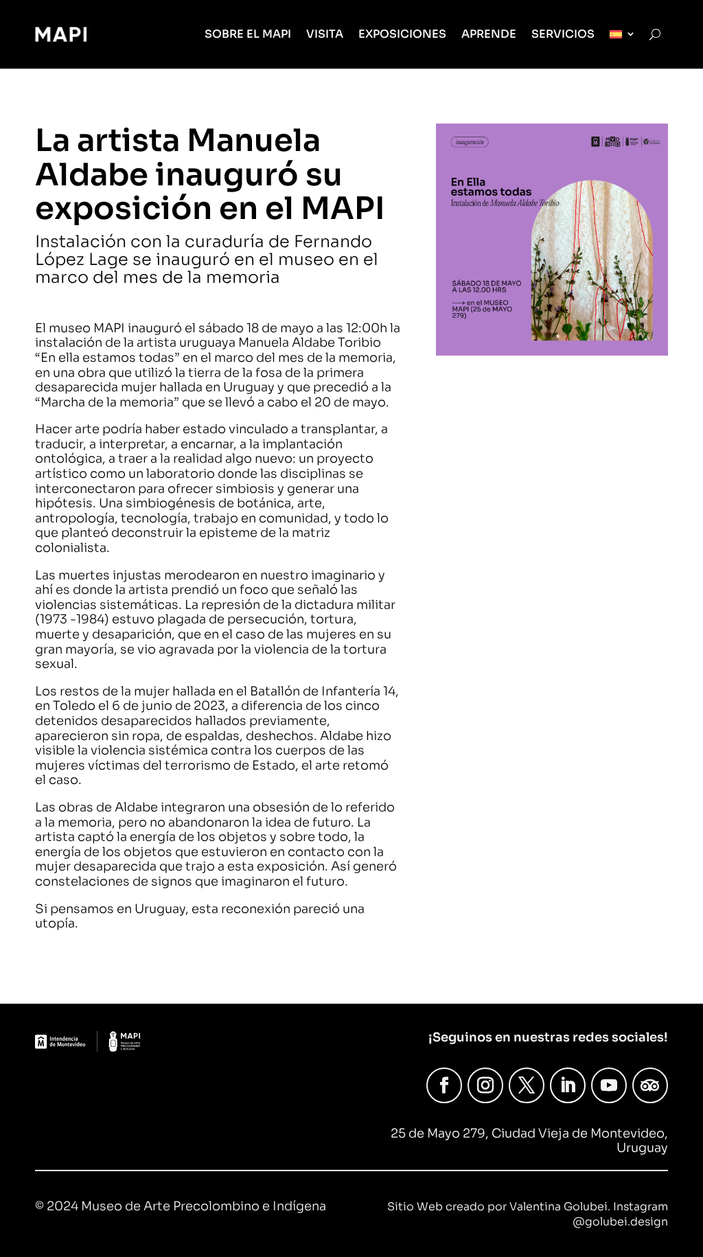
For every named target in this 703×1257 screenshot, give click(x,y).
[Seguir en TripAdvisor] (650, 1085)
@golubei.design (620, 1221)
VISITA (324, 34)
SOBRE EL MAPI (248, 34)
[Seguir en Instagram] (485, 1085)
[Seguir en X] (526, 1085)
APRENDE (488, 34)
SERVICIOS (563, 34)
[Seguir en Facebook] (444, 1085)
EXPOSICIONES (402, 34)
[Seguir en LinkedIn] (568, 1085)
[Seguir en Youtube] (609, 1085)
